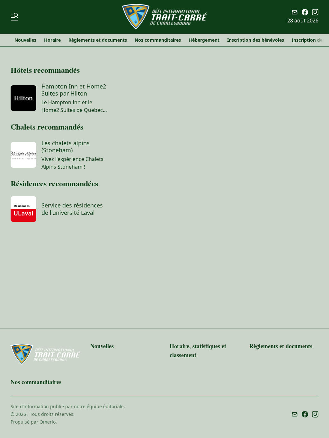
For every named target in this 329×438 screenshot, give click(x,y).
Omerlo (48, 422)
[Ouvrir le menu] (16, 16)
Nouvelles (25, 40)
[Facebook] (305, 12)
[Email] (294, 12)
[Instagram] (315, 12)
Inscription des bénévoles (255, 40)
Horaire (52, 40)
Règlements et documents (97, 40)
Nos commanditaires (158, 40)
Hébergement (204, 40)
